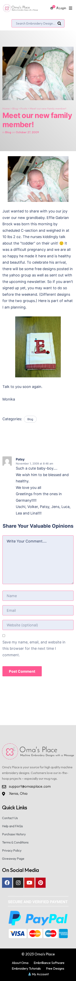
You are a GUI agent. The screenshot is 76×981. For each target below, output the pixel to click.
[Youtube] (29, 883)
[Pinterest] (40, 883)
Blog (15, 108)
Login (62, 8)
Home (6, 108)
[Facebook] (7, 883)
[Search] (59, 23)
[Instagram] (18, 883)
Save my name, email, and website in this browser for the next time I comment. (33, 648)
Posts (23, 108)
